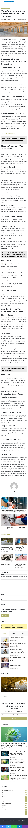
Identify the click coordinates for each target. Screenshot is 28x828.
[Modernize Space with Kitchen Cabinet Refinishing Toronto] (7, 557)
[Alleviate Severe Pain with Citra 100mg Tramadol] (5, 639)
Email (2, 599)
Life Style (4, 805)
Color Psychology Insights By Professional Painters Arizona (21, 547)
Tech (3, 794)
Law (3, 807)
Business (4, 798)
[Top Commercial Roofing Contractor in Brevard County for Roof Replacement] (21, 557)
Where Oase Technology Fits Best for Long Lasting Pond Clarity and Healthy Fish (7, 547)
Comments (22, 633)
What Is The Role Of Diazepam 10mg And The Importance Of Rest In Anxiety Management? (17, 665)
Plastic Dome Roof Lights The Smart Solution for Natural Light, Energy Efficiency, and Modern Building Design (13, 688)
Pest (3, 814)
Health (3, 796)
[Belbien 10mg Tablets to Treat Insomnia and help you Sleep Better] (5, 659)
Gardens (4, 811)
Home (3, 5)
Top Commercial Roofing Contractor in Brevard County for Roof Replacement (21, 563)
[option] (14, 684)
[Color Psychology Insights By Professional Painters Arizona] (21, 541)
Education (4, 809)
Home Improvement (10, 5)
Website (3, 604)
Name (2, 594)
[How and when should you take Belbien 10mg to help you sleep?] (5, 645)
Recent (13, 633)
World (3, 792)
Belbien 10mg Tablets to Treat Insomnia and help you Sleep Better (17, 659)
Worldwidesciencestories (7, 790)
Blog (3, 801)
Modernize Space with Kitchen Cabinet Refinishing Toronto (6, 563)
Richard (4, 19)
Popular (4, 633)
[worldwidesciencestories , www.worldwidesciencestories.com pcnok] (8, 1)
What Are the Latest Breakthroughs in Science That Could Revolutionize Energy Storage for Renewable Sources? (14, 745)
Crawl (2, 263)
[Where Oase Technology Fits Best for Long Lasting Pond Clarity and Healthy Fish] (7, 541)
